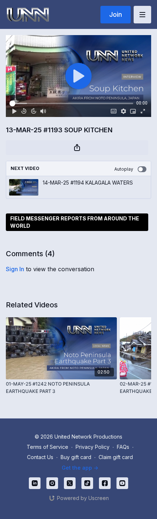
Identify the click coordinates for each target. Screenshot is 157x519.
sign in (15, 269)
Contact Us (40, 457)
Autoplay (123, 169)
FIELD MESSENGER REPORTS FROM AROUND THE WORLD (74, 222)
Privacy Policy (93, 447)
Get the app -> (80, 468)
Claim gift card (116, 457)
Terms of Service (47, 447)
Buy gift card (76, 457)
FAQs (123, 447)
